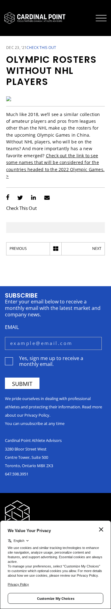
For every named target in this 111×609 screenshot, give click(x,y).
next (96, 248)
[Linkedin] (33, 198)
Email (12, 327)
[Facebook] (7, 198)
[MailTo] (47, 198)
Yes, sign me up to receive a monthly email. (51, 361)
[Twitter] (20, 198)
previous (18, 248)
